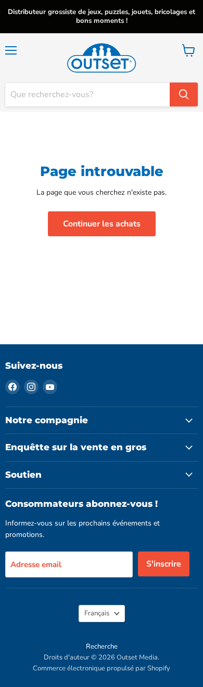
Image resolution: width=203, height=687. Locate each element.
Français (96, 613)
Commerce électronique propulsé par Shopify (101, 668)
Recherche (102, 646)
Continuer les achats (102, 224)
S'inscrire (163, 564)
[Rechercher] (184, 94)
